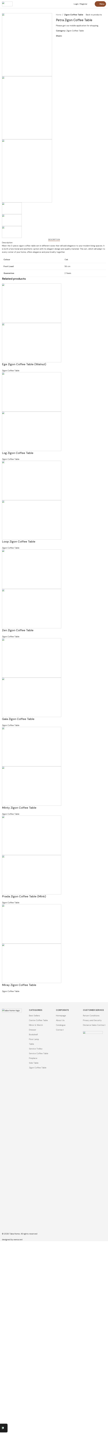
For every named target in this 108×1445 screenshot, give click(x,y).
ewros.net (18, 1239)
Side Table (33, 1063)
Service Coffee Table (38, 1053)
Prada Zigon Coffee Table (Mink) (24, 896)
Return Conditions (91, 1015)
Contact (60, 1030)
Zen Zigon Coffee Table (17, 630)
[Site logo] (7, 3)
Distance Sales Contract (94, 1025)
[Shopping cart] (91, 4)
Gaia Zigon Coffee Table (18, 719)
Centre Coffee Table (38, 1020)
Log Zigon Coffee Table (17, 453)
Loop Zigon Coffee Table (18, 541)
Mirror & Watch (36, 1025)
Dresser (32, 1030)
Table (31, 1044)
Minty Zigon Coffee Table (19, 808)
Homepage (61, 1015)
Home (58, 14)
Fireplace (33, 1058)
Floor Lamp (34, 1039)
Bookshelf (33, 1034)
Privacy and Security (92, 1020)
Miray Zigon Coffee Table (19, 985)
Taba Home (14, 1233)
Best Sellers (34, 1015)
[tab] (54, 239)
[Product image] (31, 342)
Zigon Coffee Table (73, 14)
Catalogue (60, 1025)
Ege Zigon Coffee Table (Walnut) (24, 364)
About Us (60, 1020)
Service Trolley (35, 1048)
